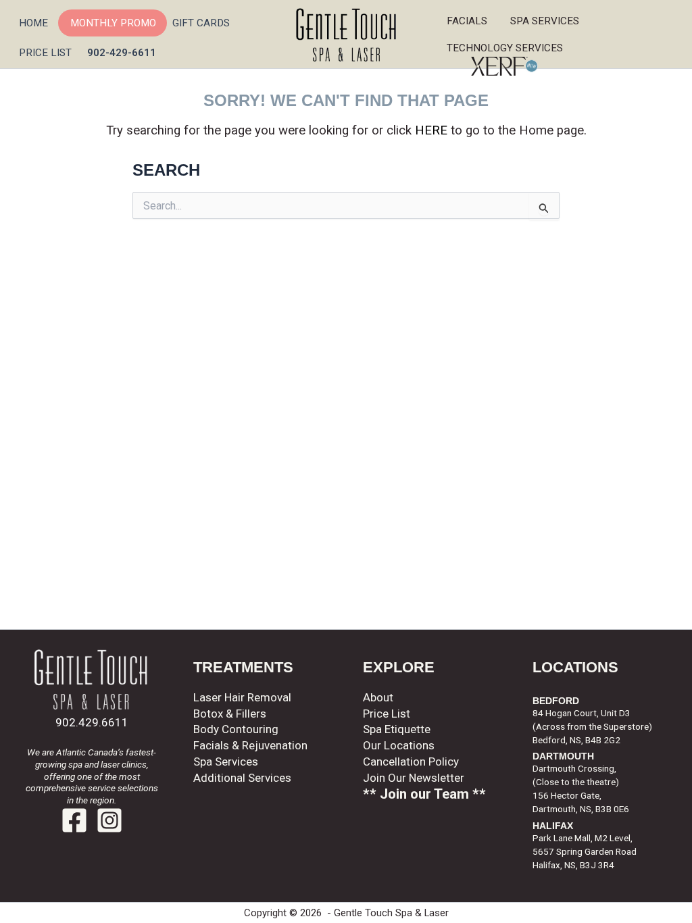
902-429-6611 (121, 53)
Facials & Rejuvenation (250, 745)
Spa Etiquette (396, 729)
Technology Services (507, 48)
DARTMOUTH (563, 756)
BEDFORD (556, 701)
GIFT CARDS (201, 23)
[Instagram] (109, 820)
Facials (467, 21)
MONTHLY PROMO (113, 23)
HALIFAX (553, 826)
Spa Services (548, 21)
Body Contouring (235, 729)
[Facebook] (74, 820)
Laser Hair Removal (242, 697)
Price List (386, 713)
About (378, 697)
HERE (431, 130)
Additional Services (242, 777)
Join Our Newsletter (413, 777)
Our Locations (399, 745)
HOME (33, 23)
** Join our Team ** (424, 794)
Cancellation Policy (411, 761)
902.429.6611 (91, 722)
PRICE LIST (45, 53)
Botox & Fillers (229, 713)
